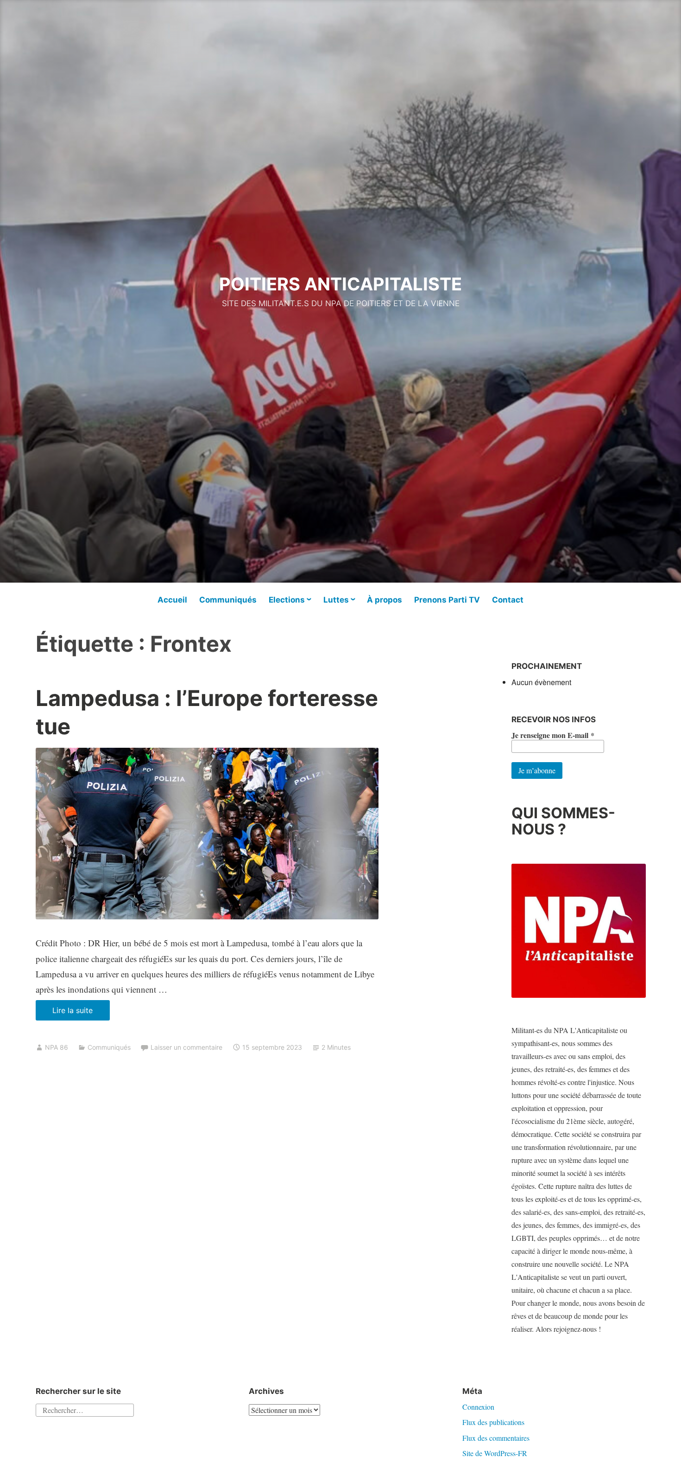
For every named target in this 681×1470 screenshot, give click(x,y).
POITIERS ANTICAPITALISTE (340, 284)
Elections (287, 599)
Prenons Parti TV (447, 599)
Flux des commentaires (496, 1438)
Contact (507, 599)
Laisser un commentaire (186, 1047)
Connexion (478, 1407)
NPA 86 (56, 1047)
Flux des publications (493, 1422)
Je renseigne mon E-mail (552, 735)
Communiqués (228, 599)
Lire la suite (81, 1013)
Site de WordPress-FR (494, 1453)
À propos (384, 599)
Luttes (336, 599)
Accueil (172, 599)
